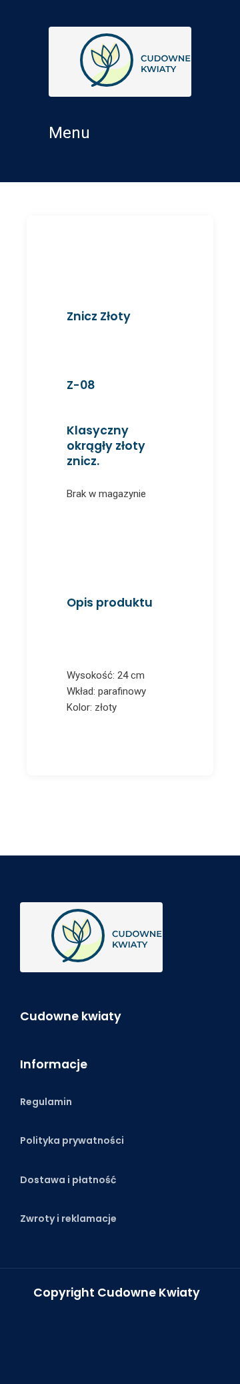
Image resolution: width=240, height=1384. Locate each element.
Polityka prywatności (72, 1140)
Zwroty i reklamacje (68, 1218)
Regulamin (46, 1101)
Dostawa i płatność (68, 1179)
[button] (120, 132)
